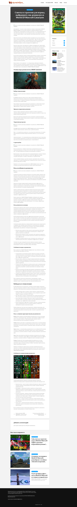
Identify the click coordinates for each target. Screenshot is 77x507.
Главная (42, 2)
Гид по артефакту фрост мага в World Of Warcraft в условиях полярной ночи (39, 475)
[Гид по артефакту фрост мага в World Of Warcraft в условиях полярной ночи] (20, 477)
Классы (65, 2)
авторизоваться (32, 425)
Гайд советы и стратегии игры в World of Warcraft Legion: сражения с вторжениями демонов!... (39, 441)
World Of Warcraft (29, 9)
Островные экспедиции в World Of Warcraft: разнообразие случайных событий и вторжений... (39, 458)
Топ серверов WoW (49, 2)
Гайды (61, 2)
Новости (56, 2)
